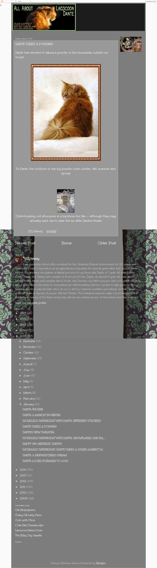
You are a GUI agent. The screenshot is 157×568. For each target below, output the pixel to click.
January (29, 404)
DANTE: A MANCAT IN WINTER (41, 415)
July (26, 370)
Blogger (101, 563)
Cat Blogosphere (25, 510)
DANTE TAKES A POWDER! (40, 426)
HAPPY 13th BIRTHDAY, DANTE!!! (42, 444)
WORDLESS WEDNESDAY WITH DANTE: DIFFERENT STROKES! (62, 421)
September (30, 358)
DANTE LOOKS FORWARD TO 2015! (45, 461)
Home (67, 243)
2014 (23, 469)
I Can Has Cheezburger (29, 525)
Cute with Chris (25, 520)
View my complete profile (30, 303)
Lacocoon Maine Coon (28, 530)
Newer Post (25, 243)
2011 (23, 487)
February (29, 398)
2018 (23, 319)
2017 (23, 324)
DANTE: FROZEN (33, 409)
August (28, 364)
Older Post (107, 243)
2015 (23, 336)
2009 (24, 498)
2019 (23, 313)
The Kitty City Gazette (28, 535)
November (30, 347)
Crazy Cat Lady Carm (28, 515)
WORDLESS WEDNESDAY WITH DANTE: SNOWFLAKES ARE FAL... (64, 438)
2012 (23, 481)
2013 (23, 475)
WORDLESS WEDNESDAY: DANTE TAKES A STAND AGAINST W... (63, 449)
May (26, 381)
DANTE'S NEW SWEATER (38, 432)
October (28, 352)
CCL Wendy (32, 258)
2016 (23, 330)
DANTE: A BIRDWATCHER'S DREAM (45, 455)
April (26, 387)
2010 (23, 492)
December (29, 341)
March (27, 393)
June (27, 375)
